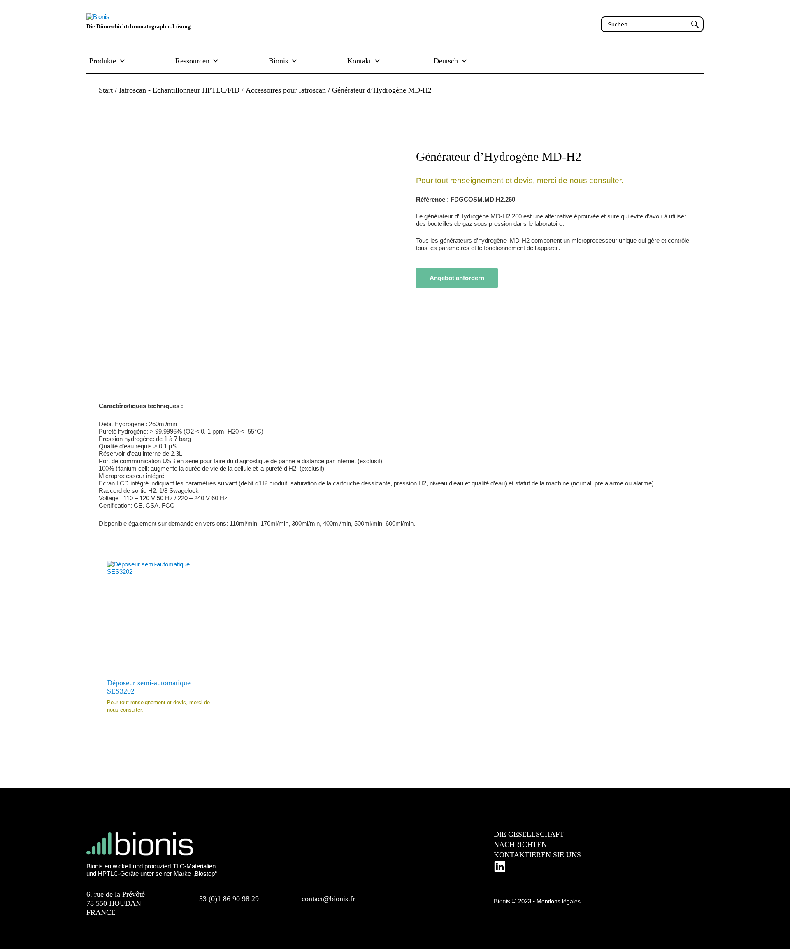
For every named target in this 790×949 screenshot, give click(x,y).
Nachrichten (520, 844)
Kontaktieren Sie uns (537, 855)
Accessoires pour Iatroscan (286, 90)
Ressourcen (192, 61)
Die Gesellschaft (529, 834)
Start (106, 90)
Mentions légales (559, 901)
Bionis (278, 61)
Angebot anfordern (457, 277)
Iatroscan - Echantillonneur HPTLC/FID (179, 90)
